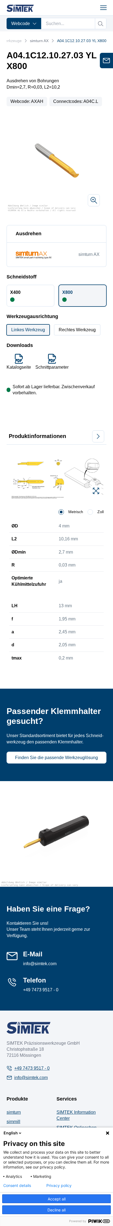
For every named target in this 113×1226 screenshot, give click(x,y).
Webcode (20, 23)
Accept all (57, 1199)
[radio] (61, 512)
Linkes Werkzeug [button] (28, 329)
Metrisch (75, 512)
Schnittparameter (52, 367)
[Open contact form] (106, 60)
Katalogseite (19, 367)
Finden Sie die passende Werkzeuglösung (56, 757)
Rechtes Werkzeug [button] (77, 329)
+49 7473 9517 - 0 (40, 989)
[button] (30, 295)
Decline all (56, 1210)
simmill (13, 1121)
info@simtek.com (39, 963)
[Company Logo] (28, 1027)
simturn (14, 1112)
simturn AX (39, 41)
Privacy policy (59, 1185)
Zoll (100, 512)
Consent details (17, 1185)
